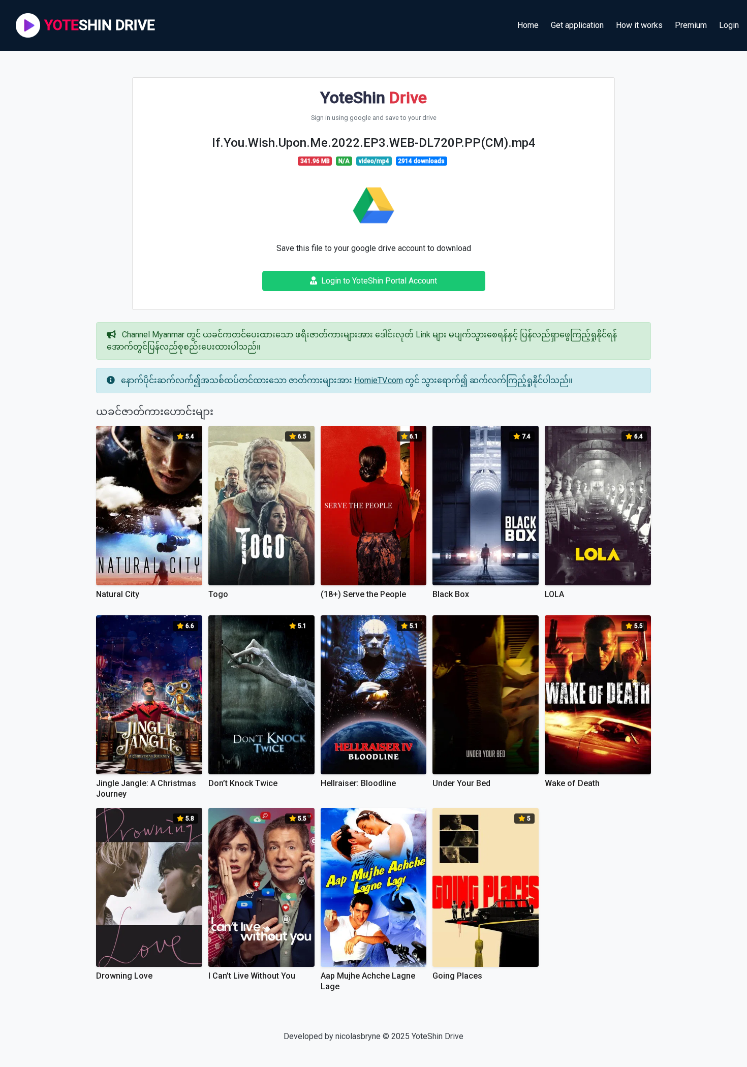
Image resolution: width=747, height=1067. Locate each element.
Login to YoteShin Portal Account (379, 281)
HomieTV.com (378, 380)
